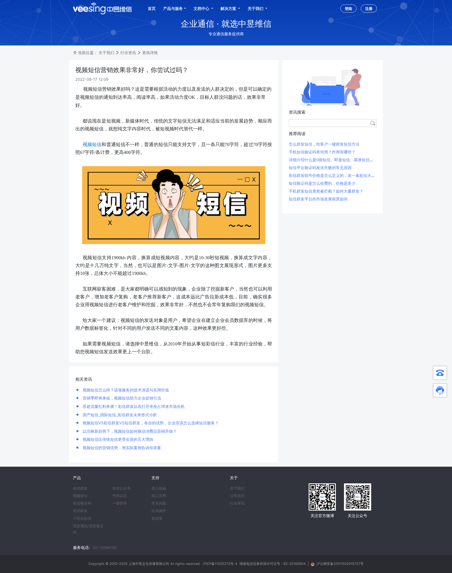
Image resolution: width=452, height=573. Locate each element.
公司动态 (237, 496)
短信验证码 (82, 503)
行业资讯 (128, 52)
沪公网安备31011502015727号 (340, 564)
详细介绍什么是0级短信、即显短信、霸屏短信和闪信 (335, 159)
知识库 (156, 518)
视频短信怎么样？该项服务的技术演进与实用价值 (125, 389)
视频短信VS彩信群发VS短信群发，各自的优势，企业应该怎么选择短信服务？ (150, 422)
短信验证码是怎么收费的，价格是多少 (322, 183)
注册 (368, 8)
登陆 (348, 8)
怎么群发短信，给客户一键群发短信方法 (324, 144)
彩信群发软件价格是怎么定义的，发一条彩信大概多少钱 (338, 175)
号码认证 (119, 496)
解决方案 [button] (229, 8)
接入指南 (158, 488)
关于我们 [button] (256, 8)
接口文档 (158, 496)
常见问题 (158, 503)
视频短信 (80, 496)
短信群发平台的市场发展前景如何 (318, 198)
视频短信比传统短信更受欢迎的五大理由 (117, 439)
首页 (152, 8)
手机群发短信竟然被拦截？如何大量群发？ (326, 191)
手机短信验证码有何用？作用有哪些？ (322, 151)
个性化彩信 (82, 518)
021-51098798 (104, 548)
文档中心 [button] (202, 8)
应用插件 (158, 511)
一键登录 (119, 503)
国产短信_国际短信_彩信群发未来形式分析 (119, 414)
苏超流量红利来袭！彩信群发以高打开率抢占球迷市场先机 (133, 406)
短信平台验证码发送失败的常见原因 (320, 167)
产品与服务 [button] (173, 8)
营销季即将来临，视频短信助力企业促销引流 (121, 398)
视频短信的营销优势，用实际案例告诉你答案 (121, 447)
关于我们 (106, 52)
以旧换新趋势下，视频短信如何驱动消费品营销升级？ (129, 431)
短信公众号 (121, 488)
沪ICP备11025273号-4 (220, 564)
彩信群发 (80, 511)
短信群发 (80, 488)
